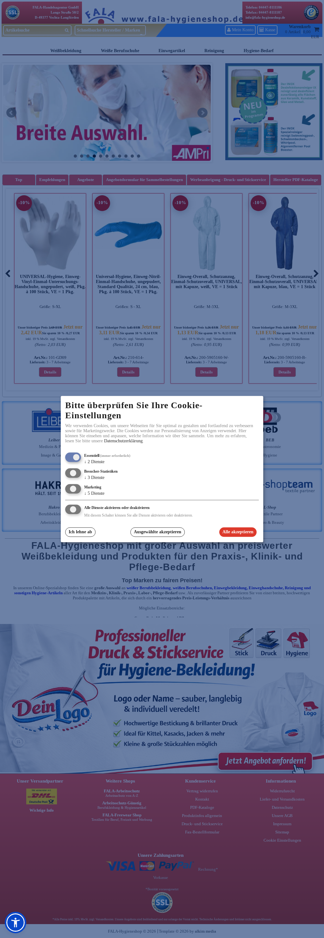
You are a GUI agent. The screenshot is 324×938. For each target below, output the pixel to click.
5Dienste (94, 493)
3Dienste (94, 477)
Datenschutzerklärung (123, 441)
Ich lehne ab (80, 532)
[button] (15, 922)
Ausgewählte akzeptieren (157, 532)
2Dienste (94, 462)
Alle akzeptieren (237, 532)
